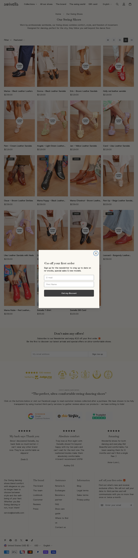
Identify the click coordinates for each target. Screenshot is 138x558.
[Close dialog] (96, 253)
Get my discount (69, 293)
